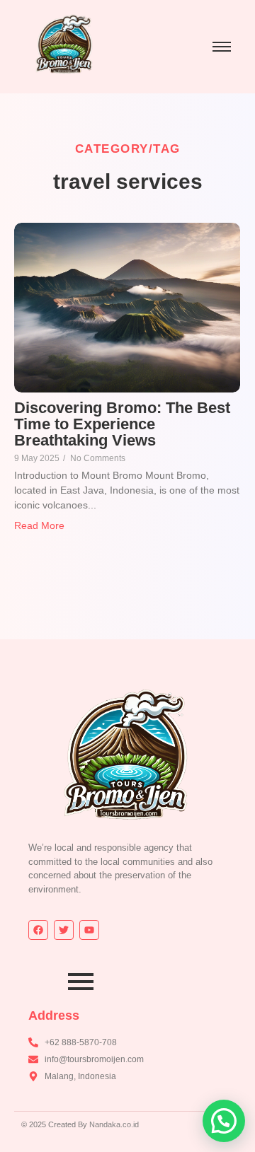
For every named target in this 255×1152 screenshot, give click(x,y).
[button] (224, 1121)
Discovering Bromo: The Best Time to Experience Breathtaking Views (122, 424)
